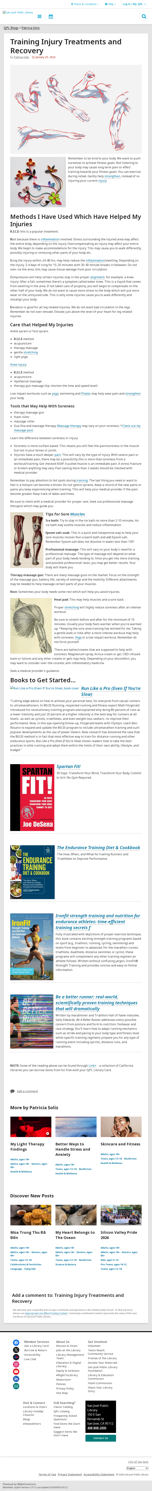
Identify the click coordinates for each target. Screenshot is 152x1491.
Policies (61, 1384)
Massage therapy (69, 426)
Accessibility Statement (99, 1474)
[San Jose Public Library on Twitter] (16, 1350)
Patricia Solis (31, 28)
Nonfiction (85, 1169)
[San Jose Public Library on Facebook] (16, 1343)
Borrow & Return (35, 1350)
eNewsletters (32, 1423)
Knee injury (18, 364)
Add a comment (27, 1091)
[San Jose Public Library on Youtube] (16, 1371)
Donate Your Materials (102, 1362)
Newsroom (63, 1379)
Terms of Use (47, 1474)
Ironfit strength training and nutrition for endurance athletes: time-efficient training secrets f (98, 921)
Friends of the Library (102, 1358)
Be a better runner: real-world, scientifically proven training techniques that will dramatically (97, 1003)
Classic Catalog (63, 1407)
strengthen (112, 176)
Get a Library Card (36, 1346)
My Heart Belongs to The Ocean (75, 1235)
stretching (31, 352)
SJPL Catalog (62, 1411)
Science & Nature (65, 1264)
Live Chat (30, 1359)
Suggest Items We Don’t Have (65, 1433)
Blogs (26, 1419)
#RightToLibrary (67, 1375)
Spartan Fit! (68, 766)
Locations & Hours (35, 1407)
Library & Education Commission (101, 1376)
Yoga (78, 637)
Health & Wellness (21, 1171)
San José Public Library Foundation (103, 1368)
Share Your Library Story (100, 1389)
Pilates (86, 393)
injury (102, 181)
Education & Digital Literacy (68, 1364)
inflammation (50, 239)
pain (57, 455)
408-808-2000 (96, 1428)
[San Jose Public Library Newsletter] (16, 1386)
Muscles (77, 514)
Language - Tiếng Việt (23, 1268)
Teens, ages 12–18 (66, 1169)
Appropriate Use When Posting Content (46, 1313)
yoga (55, 393)
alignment (97, 277)
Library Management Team (70, 1356)
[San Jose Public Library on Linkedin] (16, 1379)
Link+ (93, 1066)
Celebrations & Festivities (25, 1264)
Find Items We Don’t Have (67, 1425)
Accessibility (32, 1354)
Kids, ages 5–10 (109, 1260)
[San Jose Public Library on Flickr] (16, 1357)
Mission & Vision (66, 1346)
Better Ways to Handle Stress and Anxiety (72, 1149)
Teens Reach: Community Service (100, 1352)
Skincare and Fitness (120, 1144)
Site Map (62, 1393)
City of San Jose (138, 1462)
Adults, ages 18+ (19, 1159)
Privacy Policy (65, 1388)
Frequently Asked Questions (65, 1417)
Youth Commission (100, 1383)
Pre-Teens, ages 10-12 (113, 1264)
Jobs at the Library (68, 1350)
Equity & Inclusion (67, 1370)
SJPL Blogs (11, 28)
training (82, 480)
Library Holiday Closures (33, 1413)
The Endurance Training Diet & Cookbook (98, 847)
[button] (84, 4)
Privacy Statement (70, 1474)
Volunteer (94, 1346)
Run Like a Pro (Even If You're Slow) (111, 691)
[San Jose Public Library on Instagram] (16, 1364)
